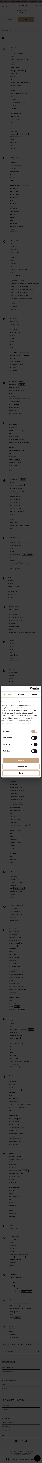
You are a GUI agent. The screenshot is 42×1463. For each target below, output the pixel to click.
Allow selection (21, 767)
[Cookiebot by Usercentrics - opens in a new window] (30, 688)
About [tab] (34, 694)
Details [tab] (21, 694)
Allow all (21, 760)
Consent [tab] (7, 694)
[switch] (34, 738)
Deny (21, 773)
